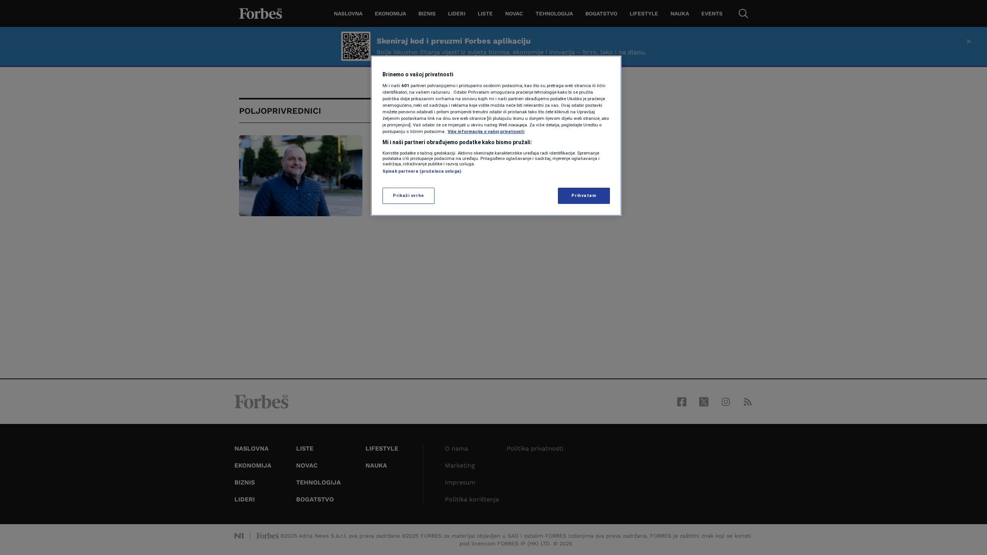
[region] (496, 136)
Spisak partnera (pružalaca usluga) (421, 171)
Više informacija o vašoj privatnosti (486, 131)
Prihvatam (583, 195)
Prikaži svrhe (408, 195)
